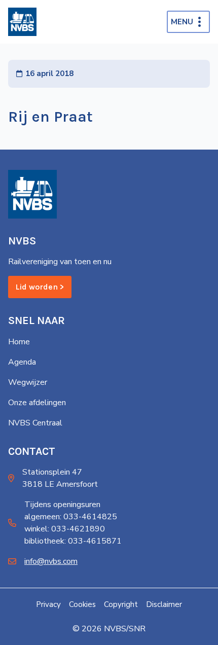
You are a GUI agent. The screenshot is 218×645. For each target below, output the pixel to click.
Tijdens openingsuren (62, 504)
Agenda (22, 362)
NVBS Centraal (35, 422)
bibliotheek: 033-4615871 (73, 541)
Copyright (121, 604)
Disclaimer (164, 604)
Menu (182, 22)
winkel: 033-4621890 (64, 528)
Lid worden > (39, 287)
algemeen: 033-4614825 (70, 516)
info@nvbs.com (51, 561)
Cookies (82, 604)
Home (19, 341)
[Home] (22, 22)
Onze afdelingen (37, 402)
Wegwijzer (27, 382)
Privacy (48, 604)
